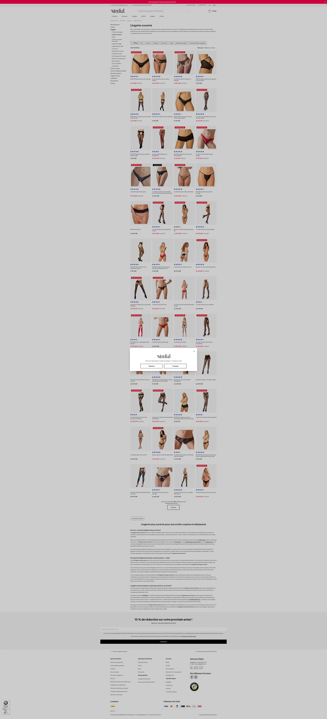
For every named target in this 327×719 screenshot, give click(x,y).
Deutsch (152, 366)
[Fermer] (194, 351)
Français (175, 366)
